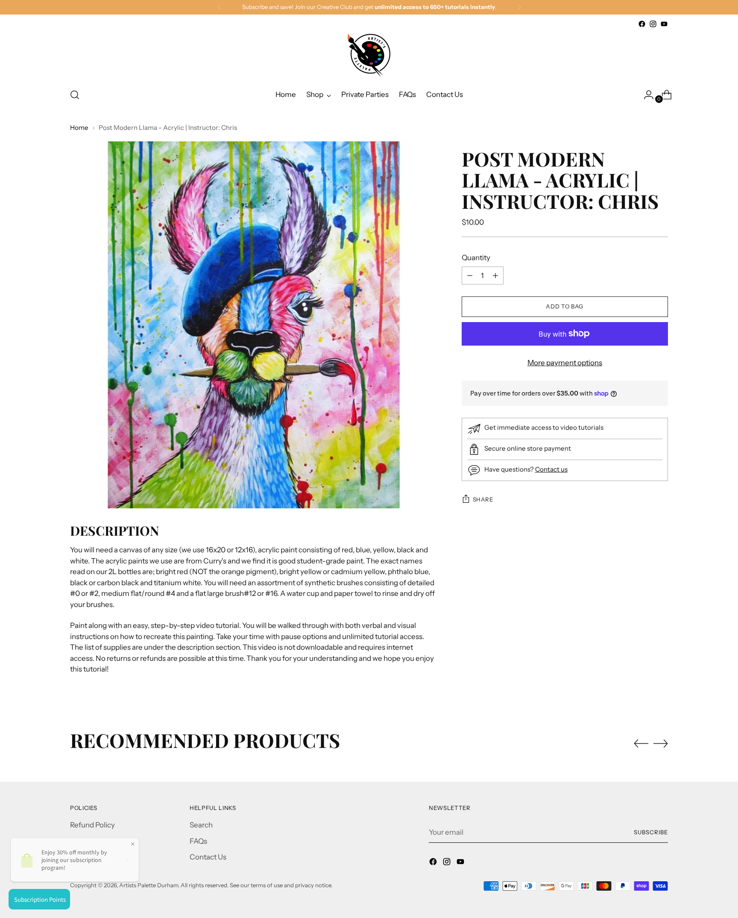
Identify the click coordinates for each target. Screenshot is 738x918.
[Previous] (219, 7)
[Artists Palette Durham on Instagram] (653, 24)
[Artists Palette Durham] (369, 55)
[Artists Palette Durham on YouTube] (664, 24)
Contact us (551, 469)
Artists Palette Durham (148, 885)
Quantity (476, 257)
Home (79, 127)
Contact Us (208, 857)
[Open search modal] (74, 94)
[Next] (519, 7)
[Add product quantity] (469, 275)
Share (483, 499)
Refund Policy (92, 825)
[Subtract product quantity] (495, 275)
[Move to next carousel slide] (660, 743)
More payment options (564, 362)
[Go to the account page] (645, 94)
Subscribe (651, 832)
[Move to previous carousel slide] (641, 743)
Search (201, 825)
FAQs (198, 841)
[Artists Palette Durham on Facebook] (642, 24)
